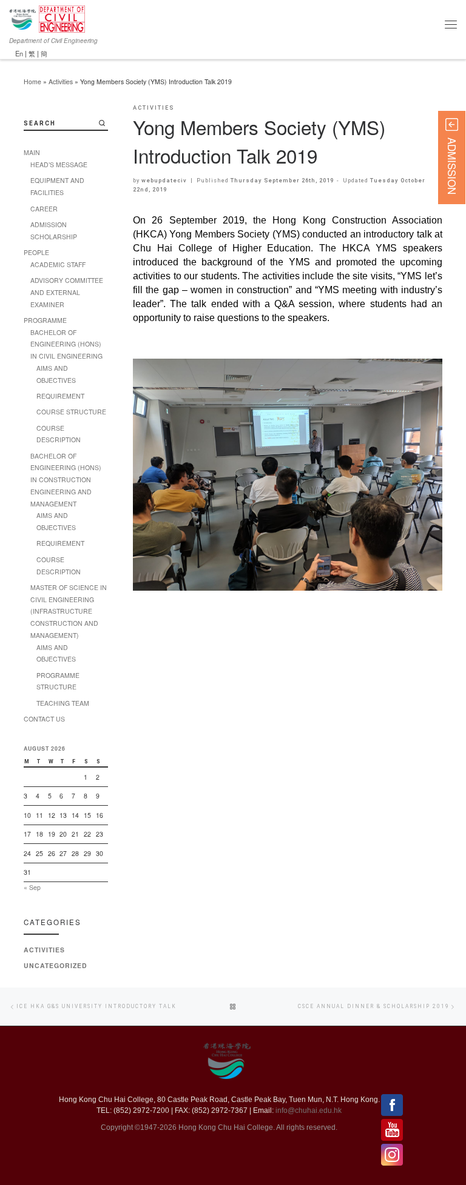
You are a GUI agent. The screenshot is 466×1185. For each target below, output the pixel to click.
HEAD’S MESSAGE (58, 164)
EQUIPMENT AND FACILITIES (57, 186)
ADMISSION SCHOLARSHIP (53, 230)
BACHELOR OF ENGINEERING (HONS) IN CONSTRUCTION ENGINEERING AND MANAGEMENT (65, 479)
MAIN (32, 152)
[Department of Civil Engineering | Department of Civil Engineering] (62, 17)
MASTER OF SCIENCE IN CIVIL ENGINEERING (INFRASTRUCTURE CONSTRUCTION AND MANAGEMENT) (68, 611)
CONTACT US (44, 718)
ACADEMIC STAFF (58, 264)
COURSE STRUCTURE (71, 411)
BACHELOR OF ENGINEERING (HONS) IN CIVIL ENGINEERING (66, 344)
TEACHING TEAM (62, 703)
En (19, 53)
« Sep (32, 887)
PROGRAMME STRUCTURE (57, 681)
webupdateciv (164, 180)
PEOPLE (36, 252)
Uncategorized (55, 965)
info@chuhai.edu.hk (308, 1110)
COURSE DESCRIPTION (58, 434)
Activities (61, 81)
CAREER (44, 208)
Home (32, 81)
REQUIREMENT (60, 395)
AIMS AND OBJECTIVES (56, 374)
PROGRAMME (45, 320)
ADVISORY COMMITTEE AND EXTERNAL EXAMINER (66, 292)
